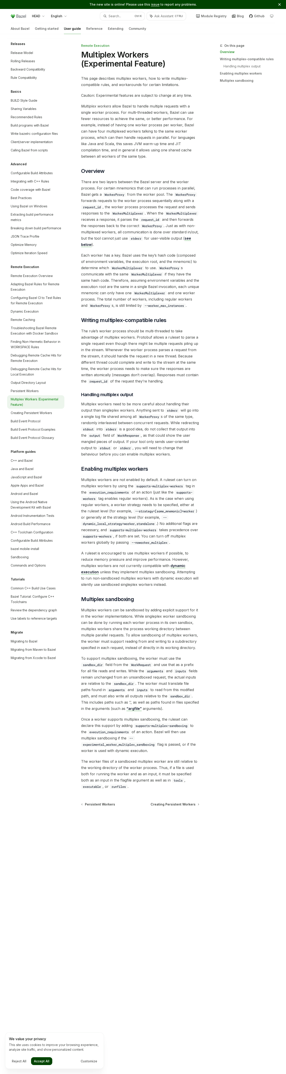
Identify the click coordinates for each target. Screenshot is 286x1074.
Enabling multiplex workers (241, 73)
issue (155, 4)
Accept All (41, 1061)
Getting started (47, 28)
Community (137, 28)
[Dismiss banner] (279, 4)
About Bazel (20, 28)
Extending (115, 28)
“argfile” (134, 708)
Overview (227, 52)
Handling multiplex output (242, 66)
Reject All (19, 1061)
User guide (72, 28)
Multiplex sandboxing (236, 80)
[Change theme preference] (271, 16)
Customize (89, 1061)
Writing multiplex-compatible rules (247, 59)
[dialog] (54, 1051)
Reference (94, 28)
